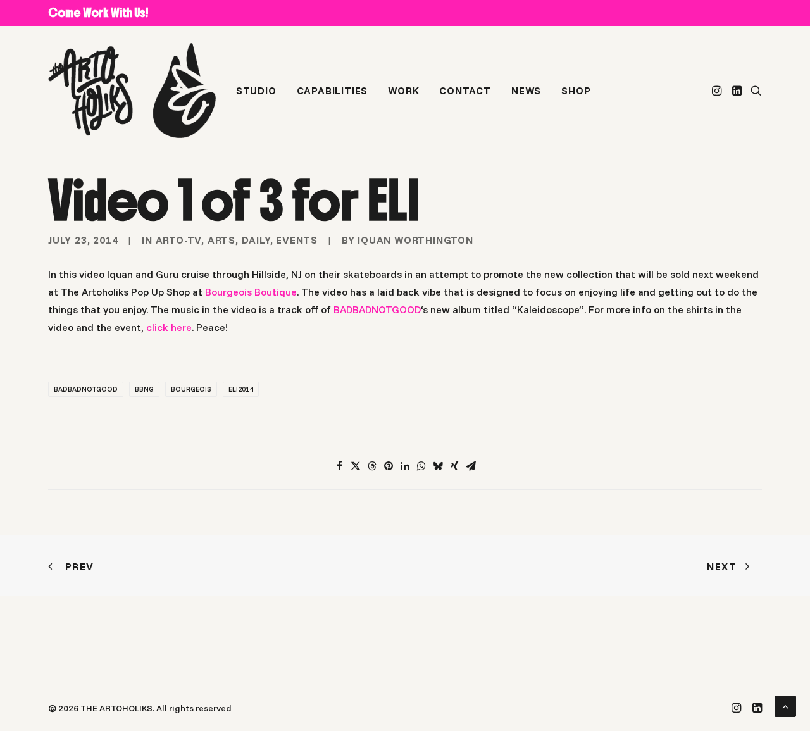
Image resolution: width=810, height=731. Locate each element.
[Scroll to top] (785, 705)
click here (169, 327)
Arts (221, 240)
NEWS (526, 90)
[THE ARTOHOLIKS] (132, 90)
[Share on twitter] (355, 465)
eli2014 (240, 389)
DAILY (256, 240)
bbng (144, 389)
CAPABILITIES (332, 90)
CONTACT (465, 90)
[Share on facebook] (339, 465)
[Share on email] (470, 465)
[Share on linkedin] (405, 465)
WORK (403, 90)
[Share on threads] (372, 465)
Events (297, 240)
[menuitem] (256, 90)
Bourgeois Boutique (251, 291)
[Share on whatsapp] (421, 465)
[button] (718, 90)
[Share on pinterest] (388, 465)
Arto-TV (179, 240)
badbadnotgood (86, 389)
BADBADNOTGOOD (377, 309)
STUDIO (256, 90)
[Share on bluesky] (438, 465)
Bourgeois (191, 389)
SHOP (575, 90)
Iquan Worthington (415, 240)
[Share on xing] (454, 465)
